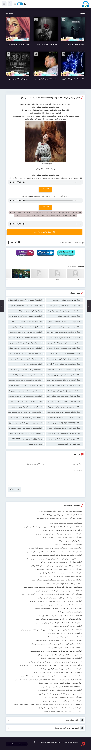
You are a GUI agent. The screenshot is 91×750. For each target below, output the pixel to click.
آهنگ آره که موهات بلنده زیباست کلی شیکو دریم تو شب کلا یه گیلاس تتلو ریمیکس (63, 353)
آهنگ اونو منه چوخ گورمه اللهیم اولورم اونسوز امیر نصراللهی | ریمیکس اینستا (63, 343)
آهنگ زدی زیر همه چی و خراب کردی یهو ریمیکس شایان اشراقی (25, 332)
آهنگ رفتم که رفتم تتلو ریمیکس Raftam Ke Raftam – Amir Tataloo (63, 364)
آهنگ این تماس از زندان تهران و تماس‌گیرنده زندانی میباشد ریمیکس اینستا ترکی (63, 359)
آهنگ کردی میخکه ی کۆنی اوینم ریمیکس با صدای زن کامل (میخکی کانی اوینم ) (25, 401)
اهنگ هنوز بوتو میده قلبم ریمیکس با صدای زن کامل (25, 391)
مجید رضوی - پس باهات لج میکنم (69, 444)
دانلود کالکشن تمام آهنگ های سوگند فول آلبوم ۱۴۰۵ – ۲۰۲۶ (62, 515)
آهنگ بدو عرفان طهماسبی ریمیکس (68, 316)
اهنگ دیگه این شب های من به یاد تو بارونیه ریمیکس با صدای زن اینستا (63, 412)
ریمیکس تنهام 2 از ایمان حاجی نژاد (30, 311)
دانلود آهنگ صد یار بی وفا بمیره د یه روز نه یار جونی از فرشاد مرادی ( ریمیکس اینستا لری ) (45, 215)
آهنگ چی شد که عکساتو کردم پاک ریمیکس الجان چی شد (63, 369)
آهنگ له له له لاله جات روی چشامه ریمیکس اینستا (63, 385)
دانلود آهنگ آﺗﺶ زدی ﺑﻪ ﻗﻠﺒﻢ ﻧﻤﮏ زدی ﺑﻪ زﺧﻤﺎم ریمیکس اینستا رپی (59, 590)
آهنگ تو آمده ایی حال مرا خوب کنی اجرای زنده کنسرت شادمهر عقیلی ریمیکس (63, 391)
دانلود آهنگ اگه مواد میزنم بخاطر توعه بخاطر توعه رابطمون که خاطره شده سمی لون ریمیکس (51, 630)
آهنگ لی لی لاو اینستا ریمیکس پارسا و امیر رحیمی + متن (25, 407)
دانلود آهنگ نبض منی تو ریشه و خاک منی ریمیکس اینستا (62, 537)
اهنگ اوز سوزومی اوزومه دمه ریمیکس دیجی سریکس (63, 433)
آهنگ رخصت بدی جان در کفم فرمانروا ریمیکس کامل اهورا (63, 337)
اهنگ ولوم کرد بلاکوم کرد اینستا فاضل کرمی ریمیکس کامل (63, 439)
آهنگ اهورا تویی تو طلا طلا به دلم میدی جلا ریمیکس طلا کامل (63, 401)
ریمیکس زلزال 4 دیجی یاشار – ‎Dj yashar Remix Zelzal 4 (25, 439)
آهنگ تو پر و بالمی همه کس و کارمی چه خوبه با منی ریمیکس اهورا (25, 396)
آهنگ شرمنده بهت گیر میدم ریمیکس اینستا (27, 375)
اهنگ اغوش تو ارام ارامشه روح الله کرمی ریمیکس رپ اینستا (25, 343)
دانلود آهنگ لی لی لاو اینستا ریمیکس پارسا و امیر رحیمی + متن (61, 669)
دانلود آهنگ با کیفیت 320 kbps (44, 232)
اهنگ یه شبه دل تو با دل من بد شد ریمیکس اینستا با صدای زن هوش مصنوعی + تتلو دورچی (25, 412)
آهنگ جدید (11, 744)
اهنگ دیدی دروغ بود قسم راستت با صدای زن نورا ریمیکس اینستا (25, 417)
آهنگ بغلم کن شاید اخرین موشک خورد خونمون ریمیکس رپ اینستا (25, 305)
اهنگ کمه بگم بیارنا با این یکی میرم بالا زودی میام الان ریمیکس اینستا (25, 369)
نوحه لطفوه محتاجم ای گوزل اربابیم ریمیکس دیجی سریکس (25, 353)
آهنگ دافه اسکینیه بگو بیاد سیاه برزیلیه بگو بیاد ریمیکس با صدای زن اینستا (25, 321)
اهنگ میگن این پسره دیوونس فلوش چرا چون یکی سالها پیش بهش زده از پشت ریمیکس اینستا (63, 407)
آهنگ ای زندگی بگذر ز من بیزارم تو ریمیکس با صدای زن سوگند (25, 327)
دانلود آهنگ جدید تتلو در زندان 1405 (70, 612)
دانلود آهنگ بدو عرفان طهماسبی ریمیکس (68, 544)
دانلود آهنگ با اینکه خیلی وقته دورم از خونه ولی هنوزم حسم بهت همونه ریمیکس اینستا (53, 587)
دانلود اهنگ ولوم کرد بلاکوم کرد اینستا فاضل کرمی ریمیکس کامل (60, 708)
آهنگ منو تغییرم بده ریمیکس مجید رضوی (66, 300)
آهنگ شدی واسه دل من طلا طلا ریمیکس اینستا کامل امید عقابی (63, 428)
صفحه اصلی (22, 744)
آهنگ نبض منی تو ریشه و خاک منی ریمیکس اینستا (63, 311)
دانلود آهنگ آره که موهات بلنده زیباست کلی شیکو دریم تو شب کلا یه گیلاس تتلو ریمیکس (52, 594)
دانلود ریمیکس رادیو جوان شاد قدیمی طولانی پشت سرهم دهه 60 (60, 511)
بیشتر (11, 13)
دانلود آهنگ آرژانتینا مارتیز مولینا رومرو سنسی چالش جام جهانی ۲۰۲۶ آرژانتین (56, 566)
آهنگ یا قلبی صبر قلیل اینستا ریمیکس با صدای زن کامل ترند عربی (25, 423)
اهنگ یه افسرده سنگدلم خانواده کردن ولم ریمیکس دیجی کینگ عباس (63, 375)
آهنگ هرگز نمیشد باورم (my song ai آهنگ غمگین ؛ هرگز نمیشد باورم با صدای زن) (25, 300)
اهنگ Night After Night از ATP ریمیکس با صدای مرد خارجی (63, 423)
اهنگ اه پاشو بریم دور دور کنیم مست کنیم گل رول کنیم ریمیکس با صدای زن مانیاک (63, 327)
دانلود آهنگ (46, 188)
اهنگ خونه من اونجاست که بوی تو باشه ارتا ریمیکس (25, 380)
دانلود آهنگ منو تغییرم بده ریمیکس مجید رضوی (66, 523)
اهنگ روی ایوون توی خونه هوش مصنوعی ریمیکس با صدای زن (63, 305)
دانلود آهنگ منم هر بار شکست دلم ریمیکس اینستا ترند (63, 697)
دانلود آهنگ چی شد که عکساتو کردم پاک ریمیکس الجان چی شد (60, 615)
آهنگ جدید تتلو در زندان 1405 (32, 364)
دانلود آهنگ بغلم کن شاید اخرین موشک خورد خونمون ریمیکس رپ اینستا (57, 534)
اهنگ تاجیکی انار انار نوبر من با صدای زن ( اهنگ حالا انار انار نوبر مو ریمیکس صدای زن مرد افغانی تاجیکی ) (45, 212)
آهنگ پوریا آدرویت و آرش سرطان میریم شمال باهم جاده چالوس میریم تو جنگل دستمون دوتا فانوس (63, 417)
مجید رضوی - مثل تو (35, 444)
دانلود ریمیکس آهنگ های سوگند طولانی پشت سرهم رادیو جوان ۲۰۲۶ (59, 518)
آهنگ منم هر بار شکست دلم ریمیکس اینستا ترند (25, 428)
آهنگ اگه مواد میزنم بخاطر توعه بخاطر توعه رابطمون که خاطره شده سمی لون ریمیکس (63, 380)
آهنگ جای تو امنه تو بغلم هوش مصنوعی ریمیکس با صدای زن (25, 359)
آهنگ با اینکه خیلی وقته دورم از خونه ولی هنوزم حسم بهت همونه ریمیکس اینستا (63, 348)
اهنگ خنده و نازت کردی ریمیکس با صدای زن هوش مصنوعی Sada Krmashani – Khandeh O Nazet (25, 433)
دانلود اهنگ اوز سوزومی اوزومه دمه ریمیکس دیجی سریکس (62, 701)
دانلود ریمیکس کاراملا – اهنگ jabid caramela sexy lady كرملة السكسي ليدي (50, 97)
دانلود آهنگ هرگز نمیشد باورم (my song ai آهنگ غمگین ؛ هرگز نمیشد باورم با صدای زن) (52, 527)
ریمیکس (61, 242)
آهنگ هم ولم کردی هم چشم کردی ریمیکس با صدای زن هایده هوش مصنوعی (63, 396)
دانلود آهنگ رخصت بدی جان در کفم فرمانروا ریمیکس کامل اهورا (60, 573)
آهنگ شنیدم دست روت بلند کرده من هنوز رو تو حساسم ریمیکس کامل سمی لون (25, 316)
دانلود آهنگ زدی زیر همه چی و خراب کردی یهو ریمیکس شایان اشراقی (58, 569)
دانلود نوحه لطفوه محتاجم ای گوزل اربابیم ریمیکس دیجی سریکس (60, 598)
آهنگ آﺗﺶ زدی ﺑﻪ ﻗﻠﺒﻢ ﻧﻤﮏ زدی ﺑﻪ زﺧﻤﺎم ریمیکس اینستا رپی (25, 348)
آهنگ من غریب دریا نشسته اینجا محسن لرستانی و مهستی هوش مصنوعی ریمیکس (63, 321)
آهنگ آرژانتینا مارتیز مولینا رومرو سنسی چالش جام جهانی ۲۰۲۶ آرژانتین (63, 332)
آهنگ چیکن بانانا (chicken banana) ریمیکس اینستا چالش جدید (25, 337)
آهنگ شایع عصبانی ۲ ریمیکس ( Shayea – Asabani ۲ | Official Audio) (25, 385)
